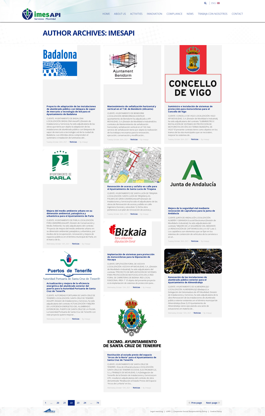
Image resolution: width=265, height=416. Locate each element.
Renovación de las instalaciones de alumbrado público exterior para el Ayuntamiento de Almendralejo (187, 280)
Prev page (196, 402)
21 (64, 402)
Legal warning (156, 411)
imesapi (121, 33)
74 (97, 402)
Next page (211, 402)
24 (85, 402)
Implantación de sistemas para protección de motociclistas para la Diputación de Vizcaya (130, 257)
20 (58, 402)
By (84, 142)
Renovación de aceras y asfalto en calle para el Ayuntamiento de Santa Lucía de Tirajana (132, 187)
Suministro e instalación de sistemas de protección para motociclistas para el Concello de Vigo (190, 109)
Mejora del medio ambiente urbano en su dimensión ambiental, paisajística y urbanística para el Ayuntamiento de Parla (70, 213)
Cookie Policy (216, 411)
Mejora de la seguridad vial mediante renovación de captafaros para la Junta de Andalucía (191, 211)
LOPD (168, 411)
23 (78, 402)
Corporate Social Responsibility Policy (190, 411)
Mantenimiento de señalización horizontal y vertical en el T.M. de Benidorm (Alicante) (131, 107)
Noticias (73, 142)
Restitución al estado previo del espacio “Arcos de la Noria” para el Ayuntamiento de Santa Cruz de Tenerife (131, 357)
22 (71, 402)
